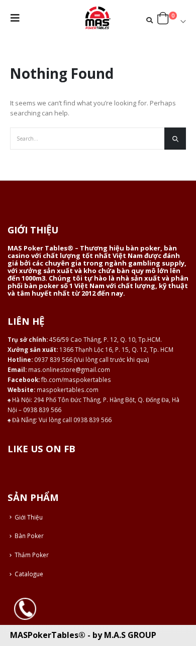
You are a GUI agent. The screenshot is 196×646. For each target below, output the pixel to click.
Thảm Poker (32, 555)
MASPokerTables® (47, 634)
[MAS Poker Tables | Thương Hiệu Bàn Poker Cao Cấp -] (98, 18)
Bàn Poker (29, 536)
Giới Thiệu (29, 517)
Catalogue (29, 574)
